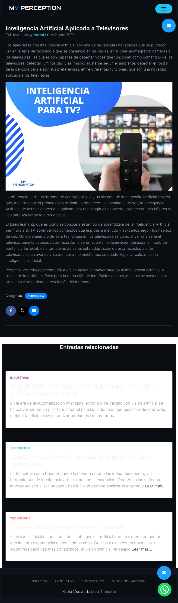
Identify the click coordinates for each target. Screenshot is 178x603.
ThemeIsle (108, 591)
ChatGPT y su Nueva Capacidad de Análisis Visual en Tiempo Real (81, 460)
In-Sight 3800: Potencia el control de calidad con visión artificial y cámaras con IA (82, 390)
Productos (63, 581)
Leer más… (107, 415)
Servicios (39, 581)
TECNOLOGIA (36, 296)
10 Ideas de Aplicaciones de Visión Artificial (67, 527)
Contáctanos (92, 581)
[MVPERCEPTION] (35, 9)
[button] (165, 590)
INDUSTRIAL (19, 377)
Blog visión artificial (129, 581)
